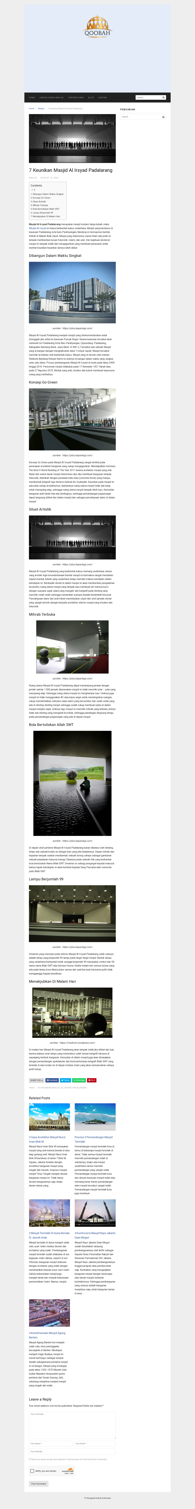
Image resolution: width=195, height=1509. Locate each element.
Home (32, 97)
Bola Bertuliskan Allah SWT (46, 209)
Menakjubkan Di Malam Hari (46, 216)
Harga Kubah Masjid (52, 97)
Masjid (41, 108)
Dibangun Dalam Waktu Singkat (48, 194)
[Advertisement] (97, 62)
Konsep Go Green (41, 198)
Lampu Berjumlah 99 (43, 213)
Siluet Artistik (39, 201)
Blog (91, 97)
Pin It (92, 1080)
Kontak (103, 97)
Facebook (53, 1080)
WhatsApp (79, 1080)
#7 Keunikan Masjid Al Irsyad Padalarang (62, 1088)
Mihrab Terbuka (40, 205)
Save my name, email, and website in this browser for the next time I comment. (69, 1459)
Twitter (66, 1080)
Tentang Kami (76, 97)
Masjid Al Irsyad (37, 228)
